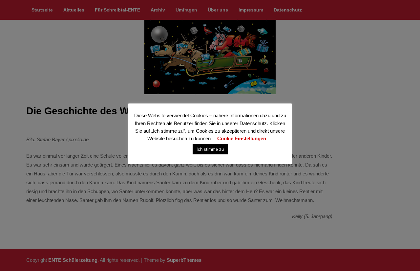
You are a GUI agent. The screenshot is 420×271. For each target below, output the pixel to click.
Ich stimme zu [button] (210, 149)
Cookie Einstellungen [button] (241, 138)
